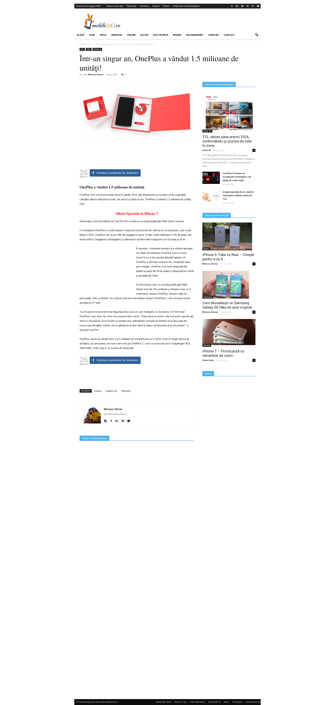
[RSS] (252, 6)
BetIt (226, 701)
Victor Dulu (208, 360)
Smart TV (207, 131)
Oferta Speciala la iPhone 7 (137, 213)
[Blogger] (107, 421)
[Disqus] (137, 557)
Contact (229, 34)
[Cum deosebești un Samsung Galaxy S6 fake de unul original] (228, 285)
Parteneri (144, 6)
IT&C (89, 49)
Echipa (166, 6)
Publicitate (131, 6)
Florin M (206, 150)
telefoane (126, 390)
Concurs (213, 34)
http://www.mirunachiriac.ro (115, 414)
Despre (156, 6)
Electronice (160, 34)
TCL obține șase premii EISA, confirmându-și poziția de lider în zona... (227, 141)
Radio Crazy (181, 701)
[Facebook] (231, 6)
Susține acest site (114, 6)
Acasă (80, 34)
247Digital (237, 701)
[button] (256, 35)
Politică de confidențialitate (186, 6)
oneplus (98, 390)
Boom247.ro (214, 701)
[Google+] (237, 6)
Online (131, 34)
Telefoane (97, 49)
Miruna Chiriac (96, 74)
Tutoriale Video (197, 701)
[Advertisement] (195, 21)
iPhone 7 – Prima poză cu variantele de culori (223, 353)
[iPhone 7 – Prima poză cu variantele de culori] (228, 332)
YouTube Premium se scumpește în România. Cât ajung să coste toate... (237, 177)
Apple (103, 34)
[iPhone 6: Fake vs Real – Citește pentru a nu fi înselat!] (228, 236)
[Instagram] (242, 6)
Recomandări (194, 34)
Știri (92, 34)
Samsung (207, 297)
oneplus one (111, 390)
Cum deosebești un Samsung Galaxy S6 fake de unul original (227, 305)
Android (116, 34)
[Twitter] (130, 421)
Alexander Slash (163, 701)
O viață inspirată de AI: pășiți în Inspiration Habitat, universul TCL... (238, 195)
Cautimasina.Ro (253, 701)
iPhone (206, 345)
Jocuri (144, 34)
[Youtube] (258, 6)
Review (177, 34)
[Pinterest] (247, 6)
